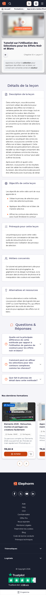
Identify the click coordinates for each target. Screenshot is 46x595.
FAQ (24, 507)
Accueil (7, 9)
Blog (24, 532)
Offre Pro (24, 518)
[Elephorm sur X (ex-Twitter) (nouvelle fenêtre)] (20, 493)
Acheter (17, 454)
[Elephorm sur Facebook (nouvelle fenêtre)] (14, 493)
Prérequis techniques (24, 540)
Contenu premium (23, 28)
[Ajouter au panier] (30, 454)
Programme (24, 592)
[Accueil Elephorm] (24, 484)
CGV (24, 511)
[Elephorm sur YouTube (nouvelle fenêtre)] (26, 493)
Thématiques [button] (10, 549)
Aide (24, 504)
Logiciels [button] (8, 558)
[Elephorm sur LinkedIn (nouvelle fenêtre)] (33, 493)
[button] (19, 463)
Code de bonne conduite (23, 536)
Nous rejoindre (24, 522)
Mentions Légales (23, 525)
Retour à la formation (6, 55)
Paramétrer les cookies (23, 529)
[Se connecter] (36, 3)
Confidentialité (24, 514)
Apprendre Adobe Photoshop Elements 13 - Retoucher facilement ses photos (35, 9)
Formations (18, 9)
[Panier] (29, 3)
